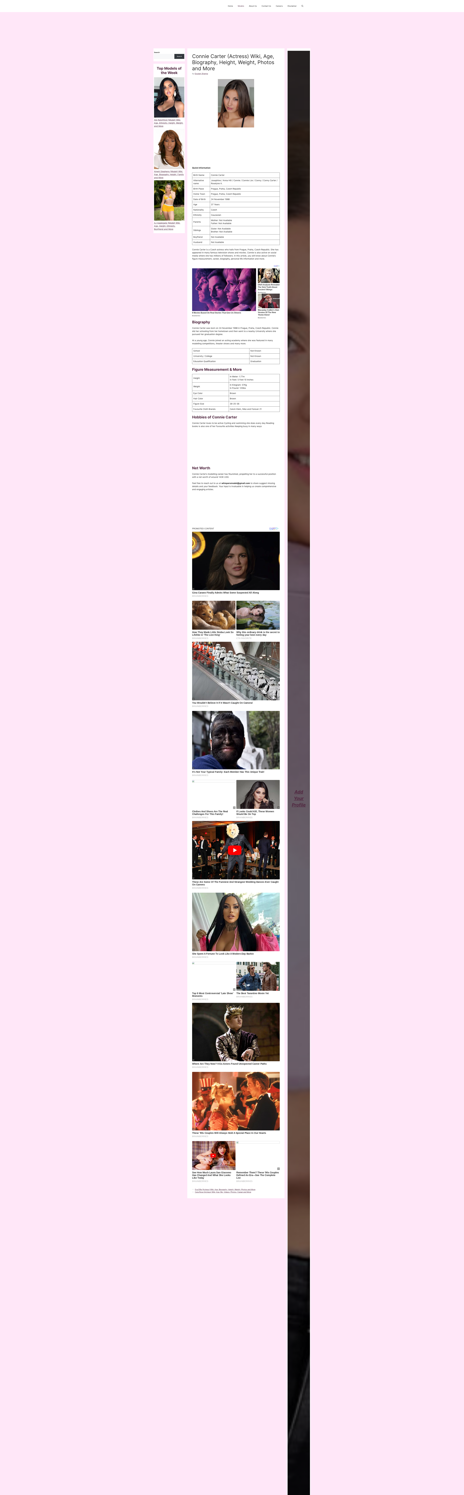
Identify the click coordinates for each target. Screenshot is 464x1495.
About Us (253, 6)
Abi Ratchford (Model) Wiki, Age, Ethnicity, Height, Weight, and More (168, 123)
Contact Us (266, 6)
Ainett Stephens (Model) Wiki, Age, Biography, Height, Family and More (169, 174)
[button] (302, 6)
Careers (279, 6)
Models (241, 6)
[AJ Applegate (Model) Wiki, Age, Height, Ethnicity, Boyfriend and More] (169, 201)
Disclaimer (292, 6)
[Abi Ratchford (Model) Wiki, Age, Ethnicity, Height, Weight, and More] (169, 98)
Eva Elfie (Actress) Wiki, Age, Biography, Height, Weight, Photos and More (225, 1189)
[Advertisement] (72, 29)
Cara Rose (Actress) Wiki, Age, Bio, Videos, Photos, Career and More (223, 1192)
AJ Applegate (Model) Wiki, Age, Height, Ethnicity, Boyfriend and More (167, 226)
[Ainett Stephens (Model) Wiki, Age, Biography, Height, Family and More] (169, 149)
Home (230, 6)
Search (179, 56)
